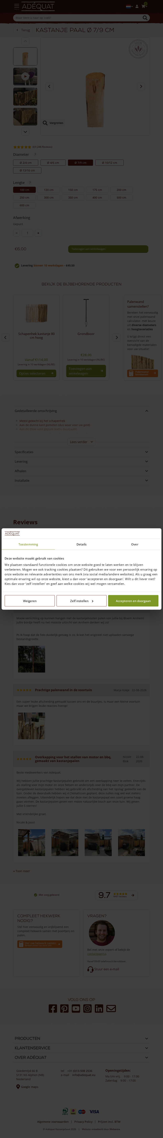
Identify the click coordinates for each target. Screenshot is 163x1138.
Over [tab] (134, 544)
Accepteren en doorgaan (133, 601)
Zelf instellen (79, 601)
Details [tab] (82, 544)
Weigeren (30, 601)
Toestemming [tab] (28, 544)
